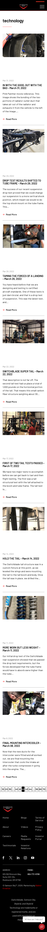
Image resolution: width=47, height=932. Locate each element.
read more (11, 119)
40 (16, 789)
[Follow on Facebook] (3, 858)
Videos (24, 827)
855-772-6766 (34, 874)
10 (3, 789)
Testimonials (9, 845)
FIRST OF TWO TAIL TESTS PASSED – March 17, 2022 (23, 464)
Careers (7, 836)
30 (10, 789)
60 (40, 789)
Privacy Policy (39, 828)
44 (30, 789)
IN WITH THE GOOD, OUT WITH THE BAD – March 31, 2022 (22, 87)
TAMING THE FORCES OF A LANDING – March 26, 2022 (23, 277)
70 (44, 789)
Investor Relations (26, 847)
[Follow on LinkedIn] (18, 858)
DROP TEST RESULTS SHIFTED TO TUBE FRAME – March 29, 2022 (22, 182)
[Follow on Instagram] (25, 858)
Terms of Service (39, 819)
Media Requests (26, 837)
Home (6, 817)
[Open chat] (42, 927)
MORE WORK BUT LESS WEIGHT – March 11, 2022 (21, 649)
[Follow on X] (11, 858)
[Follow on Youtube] (33, 858)
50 (37, 789)
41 (20, 789)
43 (26, 789)
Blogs (24, 817)
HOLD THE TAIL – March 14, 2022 (21, 558)
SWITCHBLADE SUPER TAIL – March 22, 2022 (23, 373)
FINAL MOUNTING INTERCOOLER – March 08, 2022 (22, 744)
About (6, 827)
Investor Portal (39, 837)
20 (6, 789)
